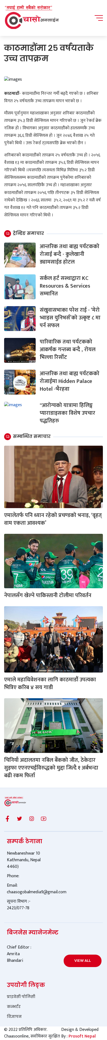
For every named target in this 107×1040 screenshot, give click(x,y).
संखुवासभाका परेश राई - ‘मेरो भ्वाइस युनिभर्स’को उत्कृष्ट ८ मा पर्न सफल (70, 317)
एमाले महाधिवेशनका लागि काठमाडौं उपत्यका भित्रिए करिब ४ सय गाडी (50, 683)
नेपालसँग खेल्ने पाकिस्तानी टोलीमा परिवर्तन (47, 595)
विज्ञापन (14, 1016)
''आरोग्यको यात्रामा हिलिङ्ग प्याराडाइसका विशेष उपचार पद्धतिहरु (67, 413)
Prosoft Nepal (82, 1036)
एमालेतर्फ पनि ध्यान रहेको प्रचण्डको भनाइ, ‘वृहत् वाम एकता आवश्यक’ (53, 519)
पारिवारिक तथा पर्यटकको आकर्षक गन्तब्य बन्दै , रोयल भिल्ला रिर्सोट (67, 349)
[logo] (31, 18)
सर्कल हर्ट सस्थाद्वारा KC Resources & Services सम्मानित (65, 286)
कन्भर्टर (14, 1006)
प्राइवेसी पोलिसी (21, 996)
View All (82, 960)
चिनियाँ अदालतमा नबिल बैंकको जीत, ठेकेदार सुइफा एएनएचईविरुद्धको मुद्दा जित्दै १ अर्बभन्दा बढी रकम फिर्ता (51, 767)
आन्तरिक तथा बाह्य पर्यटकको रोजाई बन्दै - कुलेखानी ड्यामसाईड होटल (69, 254)
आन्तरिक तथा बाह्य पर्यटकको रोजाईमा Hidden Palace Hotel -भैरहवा (69, 381)
